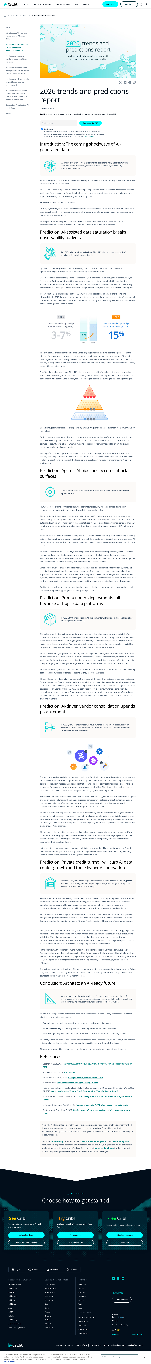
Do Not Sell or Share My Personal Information (123, 1345)
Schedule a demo (26, 1235)
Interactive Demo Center (26, 1243)
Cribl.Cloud (12, 1304)
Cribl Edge (11, 1292)
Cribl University (50, 1284)
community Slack (121, 1141)
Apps (10, 1308)
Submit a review (137, 1334)
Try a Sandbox (75, 1235)
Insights (11, 1316)
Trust (80, 1304)
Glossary (48, 1316)
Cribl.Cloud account (125, 1235)
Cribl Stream (12, 1288)
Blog (46, 1304)
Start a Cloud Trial (75, 1243)
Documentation (50, 1296)
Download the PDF (90, 123)
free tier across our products (95, 1141)
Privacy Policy (89, 136)
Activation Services (14, 1324)
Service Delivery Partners (16, 1328)
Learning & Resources (62, 4)
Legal (80, 1308)
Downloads (49, 1300)
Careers (81, 1288)
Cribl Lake (11, 1300)
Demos (109, 4)
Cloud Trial (82, 1325)
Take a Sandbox (83, 1321)
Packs (47, 1320)
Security (81, 1300)
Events (47, 1308)
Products (36, 4)
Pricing (76, 4)
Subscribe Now (122, 1299)
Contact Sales (82, 1333)
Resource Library (50, 1292)
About (85, 4)
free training (56, 1141)
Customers (47, 4)
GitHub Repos (49, 1324)
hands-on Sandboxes (104, 1148)
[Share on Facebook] (129, 82)
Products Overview (14, 1284)
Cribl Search (12, 1296)
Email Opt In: (74, 132)
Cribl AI (10, 1312)
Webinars (48, 1312)
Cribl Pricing (12, 1320)
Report (25, 16)
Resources (14, 16)
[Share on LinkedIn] (125, 82)
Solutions (25, 4)
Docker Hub (49, 1328)
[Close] (144, 1357)
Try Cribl (127, 4)
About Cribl (82, 1284)
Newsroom (82, 1292)
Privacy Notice (96, 1345)
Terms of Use (81, 1345)
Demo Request (83, 1329)
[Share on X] (120, 82)
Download (124, 1242)
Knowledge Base (50, 1288)
